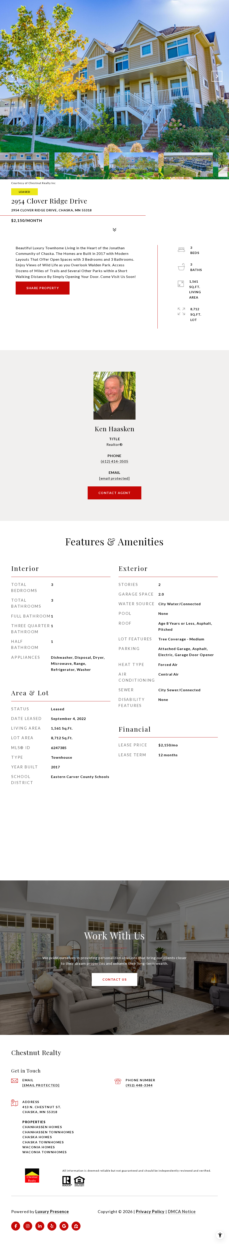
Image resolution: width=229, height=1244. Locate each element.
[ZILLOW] (76, 1226)
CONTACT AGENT (114, 493)
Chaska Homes (37, 1137)
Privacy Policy (150, 1211)
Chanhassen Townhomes (48, 1132)
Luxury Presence (52, 1211)
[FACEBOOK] (15, 1226)
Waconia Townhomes (44, 1152)
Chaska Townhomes (43, 1142)
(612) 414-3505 (114, 461)
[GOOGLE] (63, 1226)
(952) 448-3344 (139, 1085)
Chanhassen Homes (42, 1127)
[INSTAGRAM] (27, 1226)
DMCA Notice (182, 1211)
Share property (42, 288)
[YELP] (51, 1226)
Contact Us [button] (114, 979)
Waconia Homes (38, 1147)
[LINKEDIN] (39, 1226)
